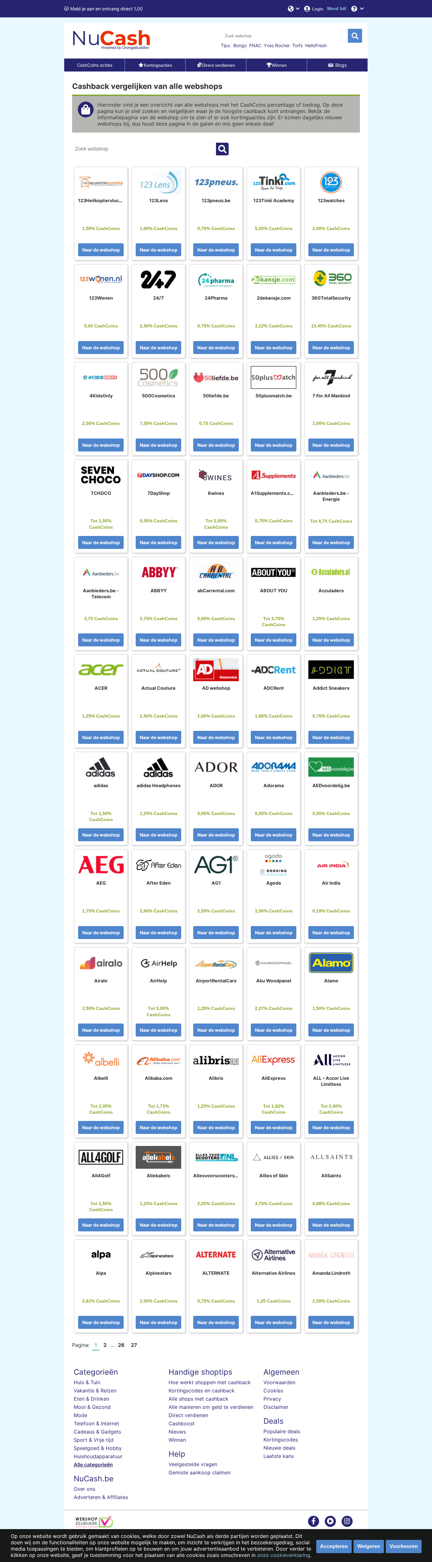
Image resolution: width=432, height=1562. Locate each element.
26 (121, 1345)
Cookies (273, 1390)
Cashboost (181, 1423)
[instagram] (347, 1521)
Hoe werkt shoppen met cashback (210, 1382)
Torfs (297, 45)
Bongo (240, 45)
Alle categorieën (93, 1464)
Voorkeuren (404, 1546)
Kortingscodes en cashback (202, 1390)
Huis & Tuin (87, 1382)
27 (134, 1345)
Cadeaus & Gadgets (97, 1431)
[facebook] (313, 1521)
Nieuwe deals (279, 1448)
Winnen (177, 1440)
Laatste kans (278, 1456)
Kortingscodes (280, 1439)
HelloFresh (316, 45)
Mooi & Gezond (92, 1407)
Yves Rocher (277, 45)
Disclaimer (275, 1407)
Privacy (272, 1399)
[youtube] (330, 1521)
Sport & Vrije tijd (94, 1440)
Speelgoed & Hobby (98, 1448)
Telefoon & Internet (96, 1423)
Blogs (341, 65)
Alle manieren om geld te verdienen (211, 1407)
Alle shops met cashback (198, 1399)
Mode (80, 1415)
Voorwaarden (279, 1382)
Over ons (84, 1489)
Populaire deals (281, 1431)
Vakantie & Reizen (95, 1390)
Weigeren (368, 1546)
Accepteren (334, 1546)
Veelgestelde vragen (193, 1464)
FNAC (255, 45)
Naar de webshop (101, 249)
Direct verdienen (188, 1415)
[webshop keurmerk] (94, 1525)
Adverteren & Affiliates (101, 1497)
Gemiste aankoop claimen (200, 1472)
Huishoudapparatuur (98, 1456)
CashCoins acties (94, 65)
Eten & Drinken (91, 1399)
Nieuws (177, 1431)
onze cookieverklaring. (284, 1555)
